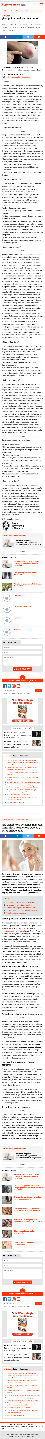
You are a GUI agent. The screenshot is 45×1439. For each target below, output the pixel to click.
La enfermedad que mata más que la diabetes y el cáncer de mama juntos (22, 798)
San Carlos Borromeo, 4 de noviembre (18, 794)
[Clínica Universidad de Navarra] (13, 525)
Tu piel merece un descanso (16, 913)
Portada (7, 11)
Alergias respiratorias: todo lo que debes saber (27, 585)
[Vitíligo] (7, 632)
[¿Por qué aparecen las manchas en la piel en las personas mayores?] (7, 1211)
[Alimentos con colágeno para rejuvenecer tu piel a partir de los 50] (7, 1223)
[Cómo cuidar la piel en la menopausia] (7, 1234)
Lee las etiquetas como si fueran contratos (21, 910)
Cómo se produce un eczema (19, 77)
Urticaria (17, 618)
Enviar (38, 690)
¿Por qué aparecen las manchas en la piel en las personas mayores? (28, 1209)
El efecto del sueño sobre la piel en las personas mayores (27, 1198)
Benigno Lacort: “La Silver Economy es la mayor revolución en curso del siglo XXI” (17, 735)
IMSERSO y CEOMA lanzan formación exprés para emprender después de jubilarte (16, 744)
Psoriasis (17, 595)
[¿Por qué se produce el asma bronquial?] (7, 575)
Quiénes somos (20, 1424)
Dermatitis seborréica (22, 606)
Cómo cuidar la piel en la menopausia (24, 1232)
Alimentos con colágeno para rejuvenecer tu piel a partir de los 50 (28, 1221)
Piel (27, 11)
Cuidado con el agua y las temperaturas (20, 907)
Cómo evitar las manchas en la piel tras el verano (28, 1243)
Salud (13, 11)
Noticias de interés (22, 728)
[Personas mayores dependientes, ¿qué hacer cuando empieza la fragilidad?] (8, 543)
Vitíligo (17, 629)
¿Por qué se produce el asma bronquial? (25, 573)
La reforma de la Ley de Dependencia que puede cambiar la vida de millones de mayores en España (22, 786)
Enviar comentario (23, 669)
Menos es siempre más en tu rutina (19, 905)
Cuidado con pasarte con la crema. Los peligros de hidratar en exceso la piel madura (28, 1188)
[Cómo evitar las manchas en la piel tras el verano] (7, 1245)
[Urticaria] (7, 621)
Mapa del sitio (39, 1427)
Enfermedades (20, 11)
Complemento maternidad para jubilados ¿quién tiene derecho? (23, 778)
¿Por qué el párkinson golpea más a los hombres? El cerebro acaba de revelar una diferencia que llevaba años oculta (23, 762)
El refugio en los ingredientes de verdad (20, 902)
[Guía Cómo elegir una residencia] (22, 710)
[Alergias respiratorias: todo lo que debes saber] (7, 587)
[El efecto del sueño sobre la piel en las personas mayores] (7, 1200)
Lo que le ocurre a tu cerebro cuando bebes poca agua (23, 782)
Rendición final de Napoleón (15, 802)
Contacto (31, 1427)
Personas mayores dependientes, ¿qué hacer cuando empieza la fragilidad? (28, 542)
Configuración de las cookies (33, 1429)
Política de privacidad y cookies (9, 1427)
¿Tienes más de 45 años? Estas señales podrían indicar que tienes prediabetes (22, 768)
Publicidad (24, 1427)
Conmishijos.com (18, 1429)
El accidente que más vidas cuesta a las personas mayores (22, 773)
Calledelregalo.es (7, 1429)
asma (25, 101)
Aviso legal (30, 1424)
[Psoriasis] (7, 598)
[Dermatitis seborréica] (7, 609)
